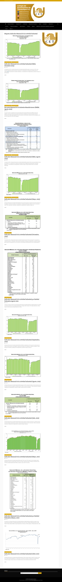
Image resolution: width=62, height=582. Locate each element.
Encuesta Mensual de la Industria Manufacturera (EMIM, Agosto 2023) (21, 108)
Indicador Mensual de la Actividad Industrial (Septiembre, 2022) (22, 341)
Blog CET (11, 28)
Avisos (6, 28)
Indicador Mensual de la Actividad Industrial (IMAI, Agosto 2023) (22, 158)
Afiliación (33, 26)
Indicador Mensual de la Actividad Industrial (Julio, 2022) (21, 418)
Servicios (6, 26)
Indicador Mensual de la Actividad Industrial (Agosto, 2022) (22, 381)
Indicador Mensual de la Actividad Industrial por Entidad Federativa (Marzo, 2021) (21, 517)
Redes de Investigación (13, 26)
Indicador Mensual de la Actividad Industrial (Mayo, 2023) (22, 199)
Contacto (28, 26)
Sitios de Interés (22, 26)
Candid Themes (40, 580)
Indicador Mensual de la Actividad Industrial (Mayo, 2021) (22, 457)
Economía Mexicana (15, 62)
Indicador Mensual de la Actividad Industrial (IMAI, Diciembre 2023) (20, 65)
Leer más (5, 118)
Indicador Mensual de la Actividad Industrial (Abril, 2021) (21, 554)
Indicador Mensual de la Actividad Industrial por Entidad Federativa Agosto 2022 (21, 300)
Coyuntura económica (8, 62)
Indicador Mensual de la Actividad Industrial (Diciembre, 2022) (21, 235)
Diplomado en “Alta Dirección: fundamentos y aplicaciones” (45, 26)
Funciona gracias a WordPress (24, 580)
